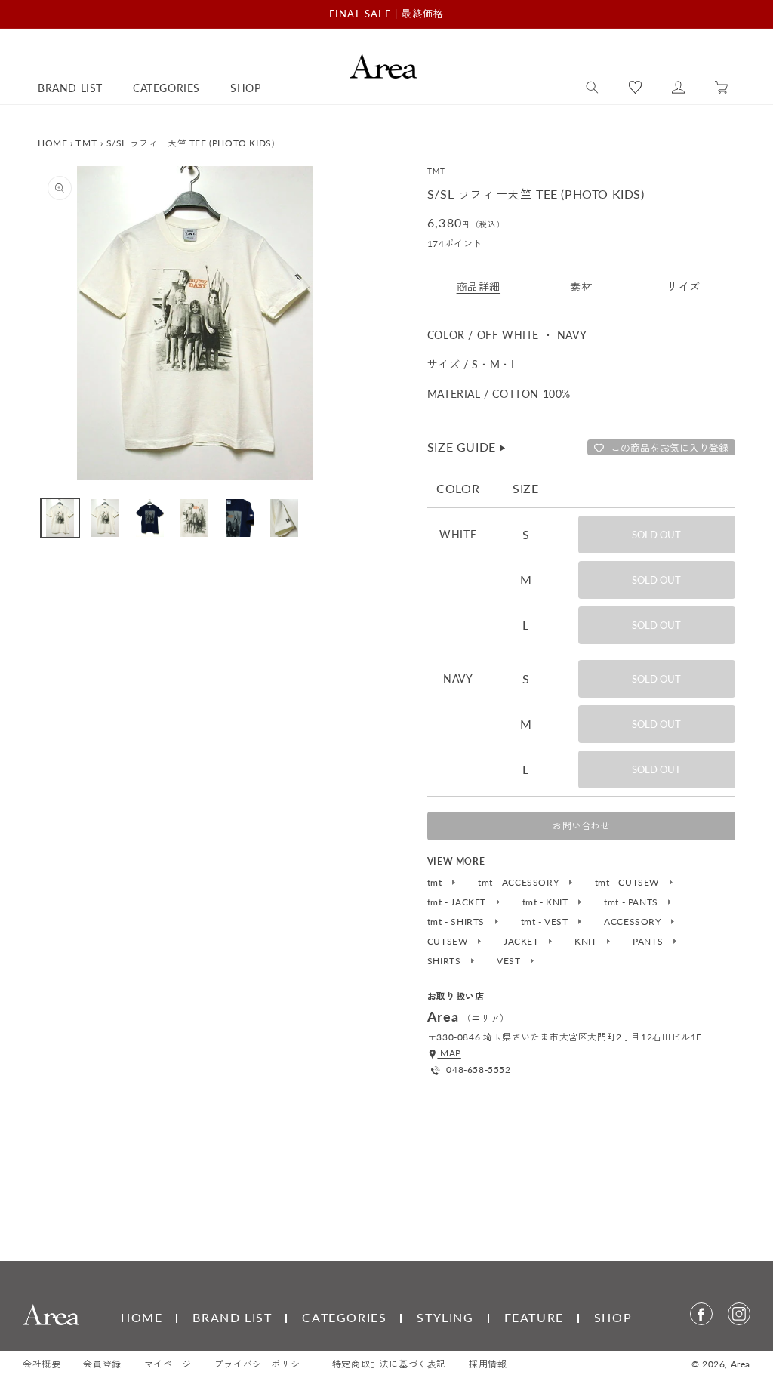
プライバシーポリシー (262, 1364)
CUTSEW (448, 941)
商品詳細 (478, 286)
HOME (52, 143)
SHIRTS (445, 961)
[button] (592, 87)
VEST (510, 961)
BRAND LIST (232, 1317)
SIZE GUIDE (467, 446)
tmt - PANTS (632, 902)
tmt (436, 882)
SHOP (613, 1317)
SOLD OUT (656, 535)
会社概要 (41, 1364)
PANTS (649, 941)
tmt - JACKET (458, 902)
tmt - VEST (546, 921)
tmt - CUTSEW (628, 882)
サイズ (684, 286)
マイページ (168, 1364)
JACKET (522, 941)
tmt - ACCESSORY (520, 882)
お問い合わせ (581, 825)
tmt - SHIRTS (457, 921)
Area (740, 1364)
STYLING (445, 1317)
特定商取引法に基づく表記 (389, 1364)
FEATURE (534, 1317)
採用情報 (488, 1364)
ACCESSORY (634, 921)
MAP (448, 1053)
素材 (581, 286)
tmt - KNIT (546, 902)
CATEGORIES (344, 1317)
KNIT (586, 941)
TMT (86, 143)
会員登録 (102, 1364)
